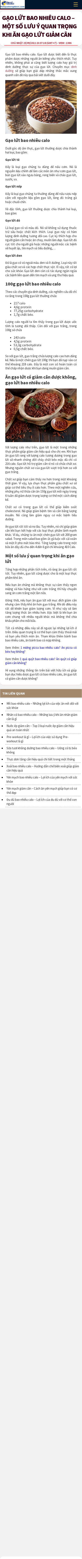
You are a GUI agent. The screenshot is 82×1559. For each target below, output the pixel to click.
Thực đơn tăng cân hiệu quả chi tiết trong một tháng (41, 759)
